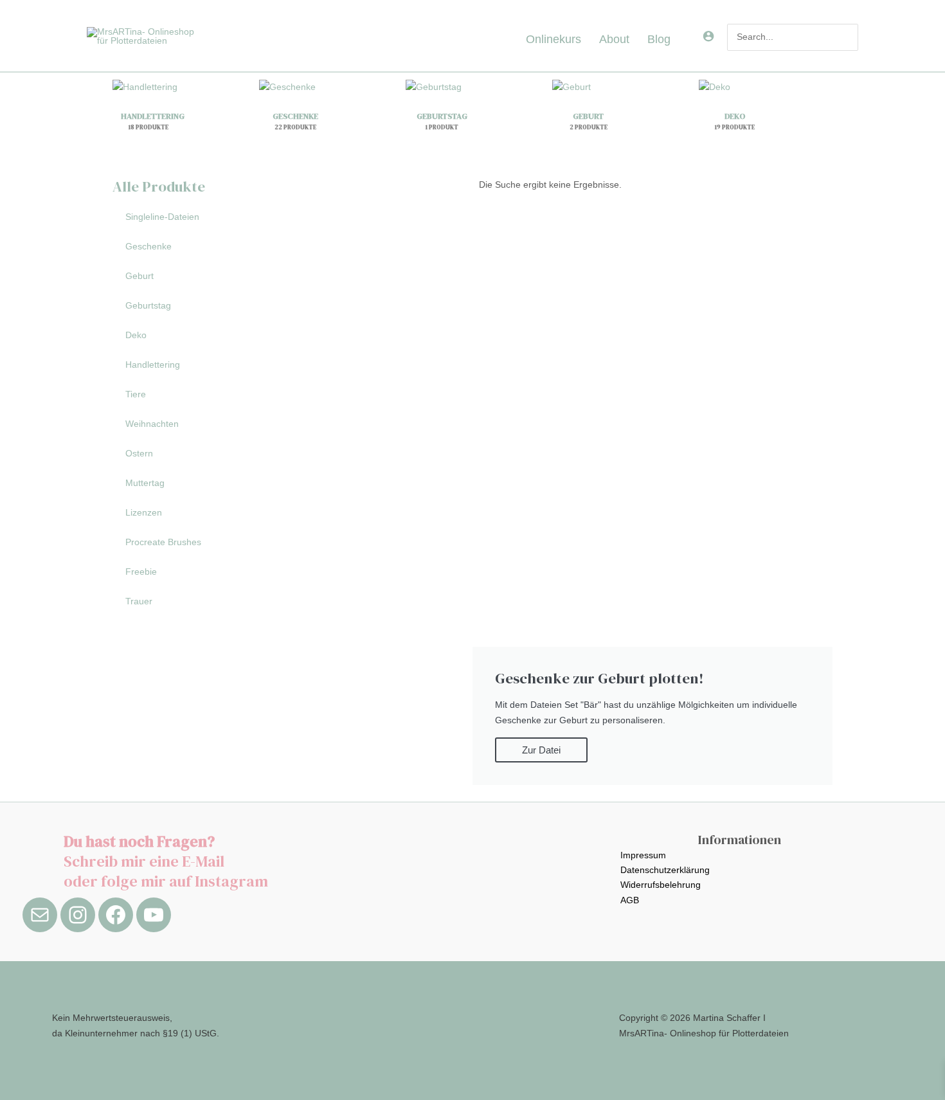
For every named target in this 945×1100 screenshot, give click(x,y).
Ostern (139, 453)
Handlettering (152, 364)
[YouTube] (153, 914)
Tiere (135, 394)
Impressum (643, 855)
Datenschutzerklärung (665, 870)
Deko (136, 335)
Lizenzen (143, 512)
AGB (629, 900)
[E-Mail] (39, 914)
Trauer (138, 601)
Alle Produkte (159, 186)
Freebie (141, 571)
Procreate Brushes (163, 542)
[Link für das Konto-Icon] (708, 36)
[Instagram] (77, 914)
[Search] (849, 37)
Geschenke (148, 246)
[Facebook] (115, 914)
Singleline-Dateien (162, 217)
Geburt (139, 276)
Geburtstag (148, 305)
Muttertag (145, 483)
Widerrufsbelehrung (660, 884)
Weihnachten (152, 424)
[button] (675, 39)
